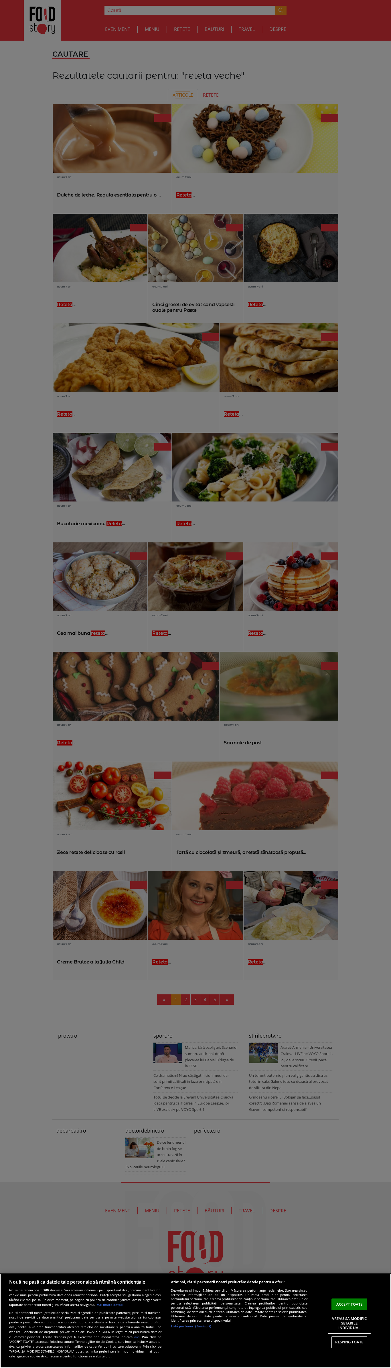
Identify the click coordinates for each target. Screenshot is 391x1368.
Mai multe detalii (109, 1304)
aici (137, 1337)
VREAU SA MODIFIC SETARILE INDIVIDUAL (349, 1323)
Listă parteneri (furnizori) (191, 1326)
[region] (195, 1320)
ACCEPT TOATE (349, 1304)
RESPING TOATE (349, 1342)
